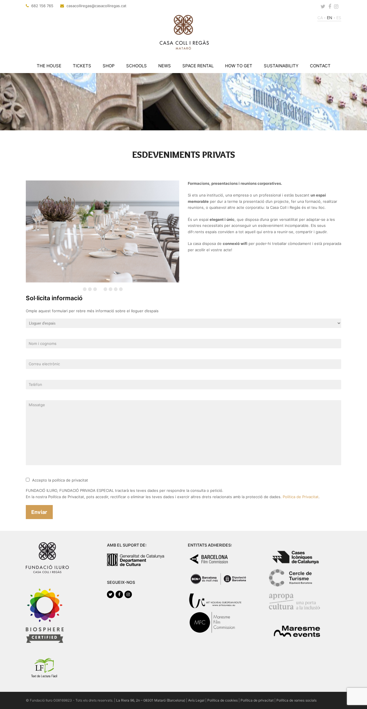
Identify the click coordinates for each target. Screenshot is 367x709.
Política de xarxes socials (296, 700)
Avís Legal (196, 700)
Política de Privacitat (301, 496)
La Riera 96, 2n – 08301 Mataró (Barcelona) (150, 700)
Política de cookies (222, 700)
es (338, 17)
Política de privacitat (257, 700)
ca (320, 17)
